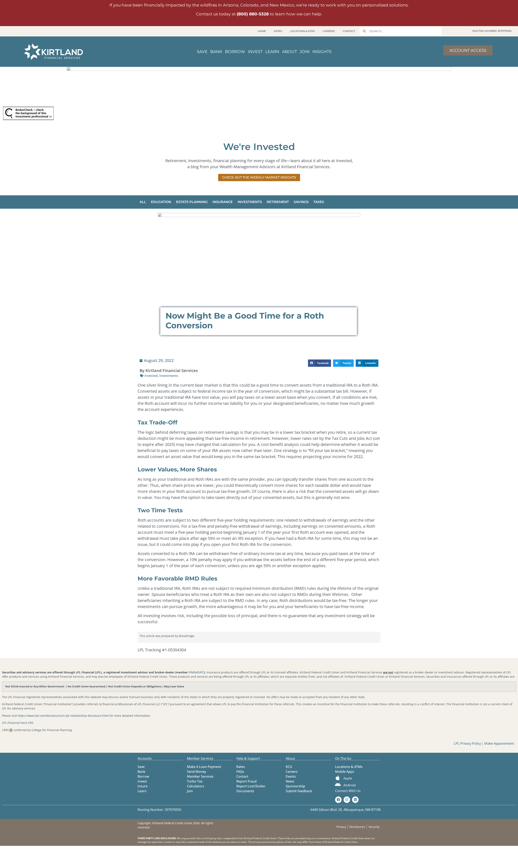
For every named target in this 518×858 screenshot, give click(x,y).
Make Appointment (499, 743)
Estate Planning (192, 202)
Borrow (235, 51)
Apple (347, 778)
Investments (250, 202)
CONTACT (349, 31)
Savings (301, 202)
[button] (319, 363)
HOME (262, 31)
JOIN (305, 51)
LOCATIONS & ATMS (302, 31)
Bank (216, 51)
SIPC (201, 672)
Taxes (318, 202)
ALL (143, 202)
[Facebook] (338, 799)
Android (349, 785)
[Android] (337, 784)
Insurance (222, 202)
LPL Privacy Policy (468, 743)
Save (202, 51)
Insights (321, 51)
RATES (278, 31)
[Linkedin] (355, 799)
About (289, 51)
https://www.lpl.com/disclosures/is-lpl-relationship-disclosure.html (63, 716)
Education (161, 202)
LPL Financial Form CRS (17, 723)
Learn (272, 51)
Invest (255, 51)
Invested (151, 375)
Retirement (278, 202)
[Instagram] (347, 799)
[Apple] (337, 777)
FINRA (193, 672)
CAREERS (329, 31)
